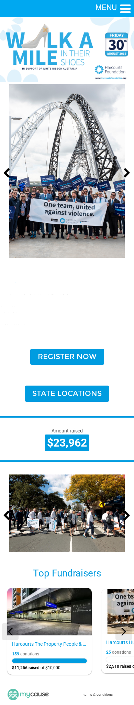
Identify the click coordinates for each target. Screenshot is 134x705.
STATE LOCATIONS (67, 393)
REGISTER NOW (67, 356)
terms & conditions (98, 694)
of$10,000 (36, 668)
